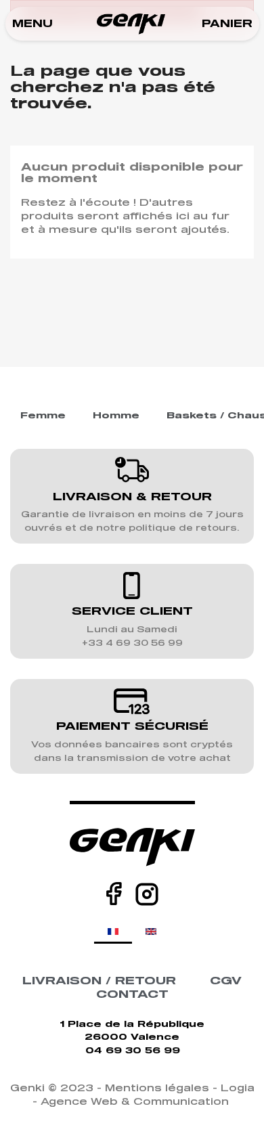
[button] (32, 24)
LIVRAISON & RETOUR (132, 496)
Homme (116, 416)
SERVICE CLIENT (132, 611)
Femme (43, 416)
